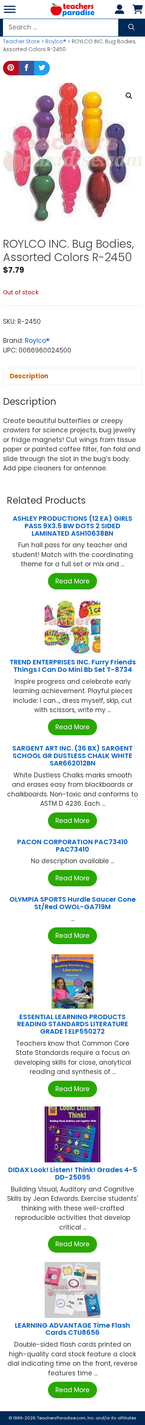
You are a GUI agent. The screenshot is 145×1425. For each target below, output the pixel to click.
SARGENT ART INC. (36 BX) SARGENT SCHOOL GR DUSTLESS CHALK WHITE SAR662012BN (72, 755)
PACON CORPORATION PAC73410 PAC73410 (72, 845)
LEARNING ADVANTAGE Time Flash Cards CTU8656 (72, 1329)
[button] (129, 96)
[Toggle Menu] (10, 9)
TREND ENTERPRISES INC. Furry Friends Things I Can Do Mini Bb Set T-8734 (73, 665)
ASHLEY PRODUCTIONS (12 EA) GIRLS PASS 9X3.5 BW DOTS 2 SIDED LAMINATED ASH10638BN (72, 526)
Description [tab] (29, 376)
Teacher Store (21, 41)
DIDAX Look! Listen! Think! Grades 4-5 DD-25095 (72, 1173)
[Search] (131, 28)
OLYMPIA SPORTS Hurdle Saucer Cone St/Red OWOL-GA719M (72, 903)
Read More (72, 581)
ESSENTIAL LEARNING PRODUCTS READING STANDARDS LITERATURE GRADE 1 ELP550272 (72, 1024)
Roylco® (55, 41)
